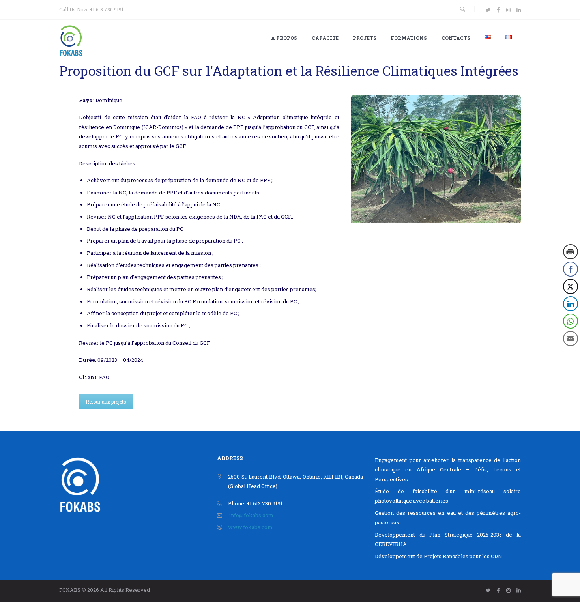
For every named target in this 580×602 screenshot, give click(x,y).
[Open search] (462, 9)
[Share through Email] (570, 338)
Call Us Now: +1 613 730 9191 (91, 9)
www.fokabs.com (250, 527)
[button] (571, 354)
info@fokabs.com (251, 515)
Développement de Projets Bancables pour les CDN (438, 556)
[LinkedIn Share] (570, 303)
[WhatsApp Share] (570, 321)
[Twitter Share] (570, 286)
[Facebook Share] (570, 269)
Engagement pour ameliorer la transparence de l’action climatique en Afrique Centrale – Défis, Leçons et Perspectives (448, 469)
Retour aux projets (106, 401)
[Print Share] (570, 251)
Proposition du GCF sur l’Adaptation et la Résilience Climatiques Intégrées (288, 70)
